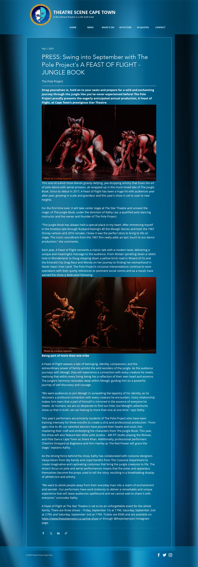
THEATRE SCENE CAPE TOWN (84, 12)
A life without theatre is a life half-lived (73, 16)
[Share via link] (66, 533)
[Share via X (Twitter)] (50, 533)
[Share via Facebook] (43, 533)
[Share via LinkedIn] (58, 533)
